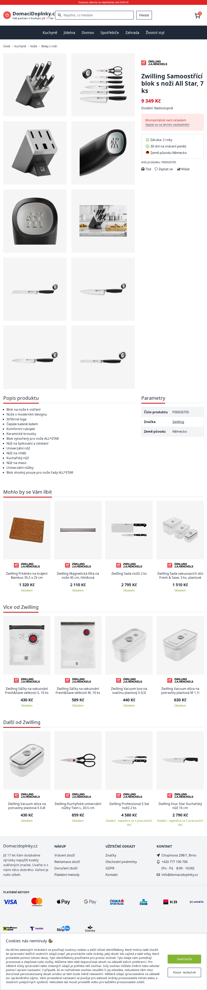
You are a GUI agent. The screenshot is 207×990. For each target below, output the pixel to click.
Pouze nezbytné (184, 972)
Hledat (144, 15)
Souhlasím (184, 959)
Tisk (148, 169)
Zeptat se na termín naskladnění (167, 124)
